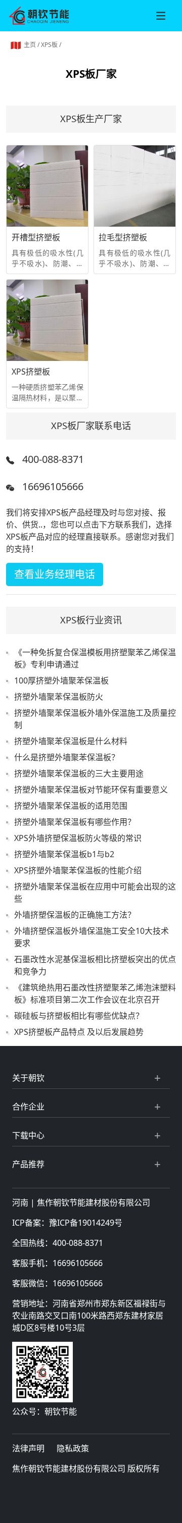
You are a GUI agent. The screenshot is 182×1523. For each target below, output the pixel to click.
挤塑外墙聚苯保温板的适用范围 (70, 805)
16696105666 (52, 486)
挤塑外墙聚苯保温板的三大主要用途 (79, 773)
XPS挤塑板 (31, 371)
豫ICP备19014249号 (85, 1222)
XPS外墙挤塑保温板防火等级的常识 (78, 838)
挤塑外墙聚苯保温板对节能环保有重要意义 (91, 789)
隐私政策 (73, 1448)
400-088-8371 (53, 459)
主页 (30, 44)
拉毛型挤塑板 (123, 237)
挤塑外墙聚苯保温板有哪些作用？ (74, 821)
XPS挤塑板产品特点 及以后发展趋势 (79, 1031)
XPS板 (49, 44)
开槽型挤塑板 (36, 237)
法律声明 (28, 1448)
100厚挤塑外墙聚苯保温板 (61, 680)
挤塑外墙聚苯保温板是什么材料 (70, 741)
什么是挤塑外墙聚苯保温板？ (66, 757)
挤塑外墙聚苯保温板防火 (58, 696)
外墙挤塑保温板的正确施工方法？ (74, 914)
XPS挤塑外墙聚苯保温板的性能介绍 (78, 870)
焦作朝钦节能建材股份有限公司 (93, 1202)
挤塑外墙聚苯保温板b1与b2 (64, 854)
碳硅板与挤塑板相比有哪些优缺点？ (79, 1015)
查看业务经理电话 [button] (54, 574)
